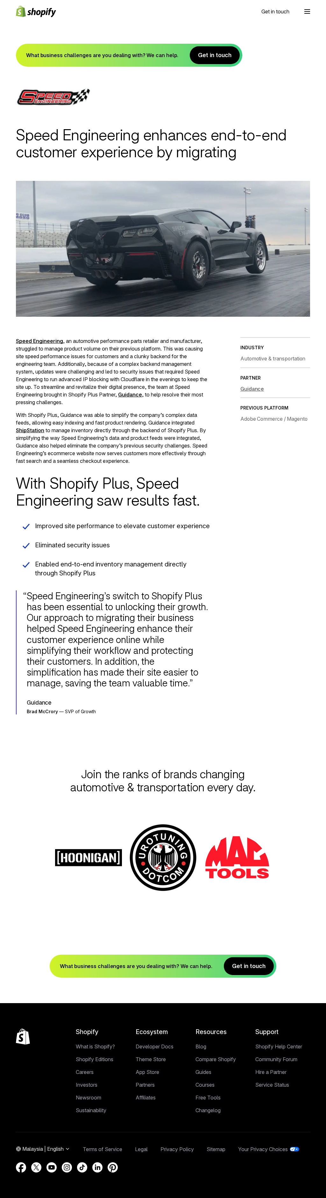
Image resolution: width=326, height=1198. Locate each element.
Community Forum (276, 1059)
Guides (203, 1072)
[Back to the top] (23, 1037)
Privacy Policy (177, 1149)
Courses (205, 1085)
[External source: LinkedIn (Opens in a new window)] (97, 1167)
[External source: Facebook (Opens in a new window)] (21, 1167)
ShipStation (30, 430)
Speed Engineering (39, 341)
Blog (200, 1046)
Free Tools (208, 1097)
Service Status (272, 1085)
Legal (141, 1149)
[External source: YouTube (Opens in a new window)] (51, 1167)
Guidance (130, 394)
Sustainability (91, 1110)
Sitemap (216, 1149)
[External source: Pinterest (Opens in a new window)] (113, 1167)
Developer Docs (155, 1046)
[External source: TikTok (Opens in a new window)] (82, 1167)
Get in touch (275, 11)
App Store (147, 1072)
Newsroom (88, 1097)
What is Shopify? (95, 1046)
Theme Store (151, 1059)
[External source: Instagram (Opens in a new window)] (67, 1167)
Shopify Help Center (278, 1046)
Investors (86, 1085)
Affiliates (146, 1097)
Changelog (208, 1110)
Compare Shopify (215, 1059)
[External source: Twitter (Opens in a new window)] (36, 1167)
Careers (85, 1072)
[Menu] (307, 11)
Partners (145, 1085)
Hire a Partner (271, 1072)
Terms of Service (102, 1149)
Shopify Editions (94, 1059)
